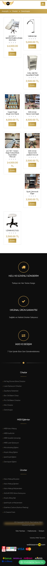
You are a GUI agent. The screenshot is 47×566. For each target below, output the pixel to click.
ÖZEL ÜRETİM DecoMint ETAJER (32, 74)
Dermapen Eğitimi (10, 462)
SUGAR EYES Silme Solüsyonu (15, 493)
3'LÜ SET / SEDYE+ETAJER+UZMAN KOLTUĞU (14, 38)
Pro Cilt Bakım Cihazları (12, 400)
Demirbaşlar (8, 410)
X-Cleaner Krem (9, 512)
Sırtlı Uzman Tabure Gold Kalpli (32, 113)
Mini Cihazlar (8, 405)
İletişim (41, 531)
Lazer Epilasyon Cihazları (13, 386)
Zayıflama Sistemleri (11, 391)
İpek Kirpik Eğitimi (10, 457)
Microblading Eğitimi (11, 447)
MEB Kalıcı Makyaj (10, 429)
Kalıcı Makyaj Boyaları (11, 479)
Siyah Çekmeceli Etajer (32, 193)
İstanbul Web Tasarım (37, 538)
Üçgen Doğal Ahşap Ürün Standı (12, 113)
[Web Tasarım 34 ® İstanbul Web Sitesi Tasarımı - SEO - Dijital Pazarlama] (36, 544)
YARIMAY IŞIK (32, 36)
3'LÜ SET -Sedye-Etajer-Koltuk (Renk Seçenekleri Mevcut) (12, 154)
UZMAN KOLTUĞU (12, 231)
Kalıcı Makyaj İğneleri (11, 484)
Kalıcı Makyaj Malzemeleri (13, 488)
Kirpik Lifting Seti (10, 498)
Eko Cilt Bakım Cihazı (11, 396)
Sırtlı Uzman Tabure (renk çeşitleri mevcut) (32, 153)
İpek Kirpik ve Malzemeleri (13, 503)
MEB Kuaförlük (9, 433)
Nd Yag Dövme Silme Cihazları (14, 381)
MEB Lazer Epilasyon (11, 443)
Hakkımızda (32, 531)
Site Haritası (20, 531)
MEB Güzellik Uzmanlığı (12, 438)
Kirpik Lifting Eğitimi (11, 452)
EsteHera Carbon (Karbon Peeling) (16, 507)
